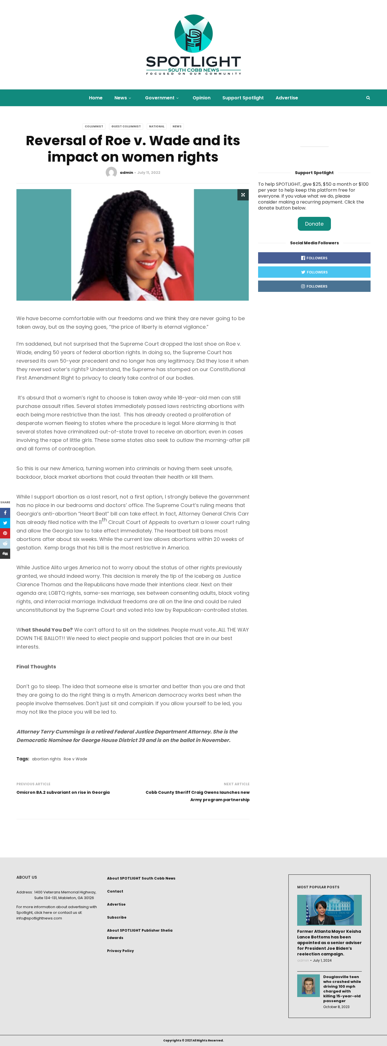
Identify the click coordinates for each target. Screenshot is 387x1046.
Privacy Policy (120, 950)
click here (43, 912)
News (120, 98)
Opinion (201, 98)
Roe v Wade (75, 759)
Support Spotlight (243, 98)
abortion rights (46, 759)
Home (96, 98)
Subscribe (116, 917)
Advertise (287, 98)
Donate (314, 223)
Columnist (94, 126)
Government (160, 98)
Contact (115, 891)
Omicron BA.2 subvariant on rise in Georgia (63, 792)
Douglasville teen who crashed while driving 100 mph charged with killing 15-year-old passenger (342, 988)
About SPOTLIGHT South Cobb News (141, 878)
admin (126, 172)
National (156, 126)
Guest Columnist (126, 126)
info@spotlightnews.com (39, 918)
